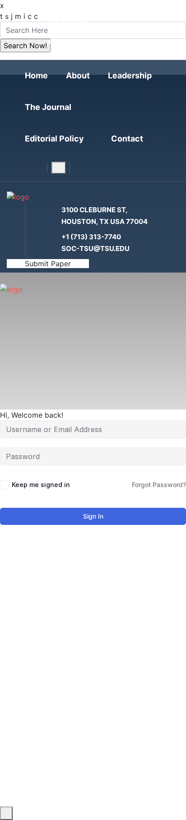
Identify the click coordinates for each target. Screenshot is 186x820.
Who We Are (62, 697)
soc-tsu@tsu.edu (95, 248)
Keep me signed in (41, 484)
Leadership (130, 75)
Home (36, 75)
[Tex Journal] (18, 196)
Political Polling (78, 42)
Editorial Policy (54, 138)
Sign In (93, 516)
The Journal (69, 21)
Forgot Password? (159, 484)
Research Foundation (85, 32)
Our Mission (62, 785)
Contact (127, 138)
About (78, 75)
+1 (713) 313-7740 (91, 236)
